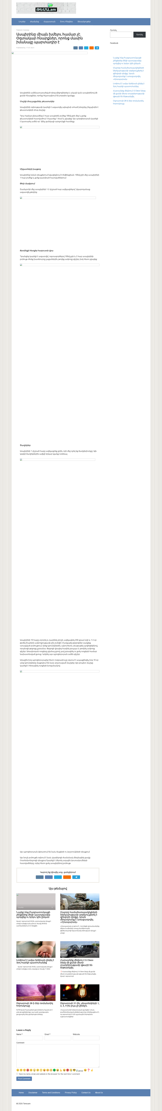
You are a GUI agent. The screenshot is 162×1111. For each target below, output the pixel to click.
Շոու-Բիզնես (66, 21)
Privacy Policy (71, 1092)
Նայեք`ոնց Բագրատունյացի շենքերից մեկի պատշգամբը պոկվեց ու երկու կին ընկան (33, 915)
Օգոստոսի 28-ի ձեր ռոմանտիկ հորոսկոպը (34, 1004)
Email (47, 1034)
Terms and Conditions (51, 1092)
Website (76, 1034)
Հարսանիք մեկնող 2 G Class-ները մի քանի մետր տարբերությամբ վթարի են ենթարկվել (77, 964)
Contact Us (85, 1092)
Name (19, 1034)
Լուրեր (22, 21)
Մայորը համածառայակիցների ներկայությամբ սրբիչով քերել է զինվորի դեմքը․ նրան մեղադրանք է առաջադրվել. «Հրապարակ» (78, 917)
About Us (99, 1092)
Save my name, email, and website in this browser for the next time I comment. (49, 1074)
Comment (20, 1043)
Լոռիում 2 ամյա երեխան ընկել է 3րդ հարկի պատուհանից (35, 961)
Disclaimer (32, 1092)
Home (21, 1092)
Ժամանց (34, 21)
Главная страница (22, 30)
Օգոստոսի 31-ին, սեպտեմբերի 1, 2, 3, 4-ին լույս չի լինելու (79, 1004)
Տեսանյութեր (84, 21)
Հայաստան (49, 21)
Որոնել (113, 30)
